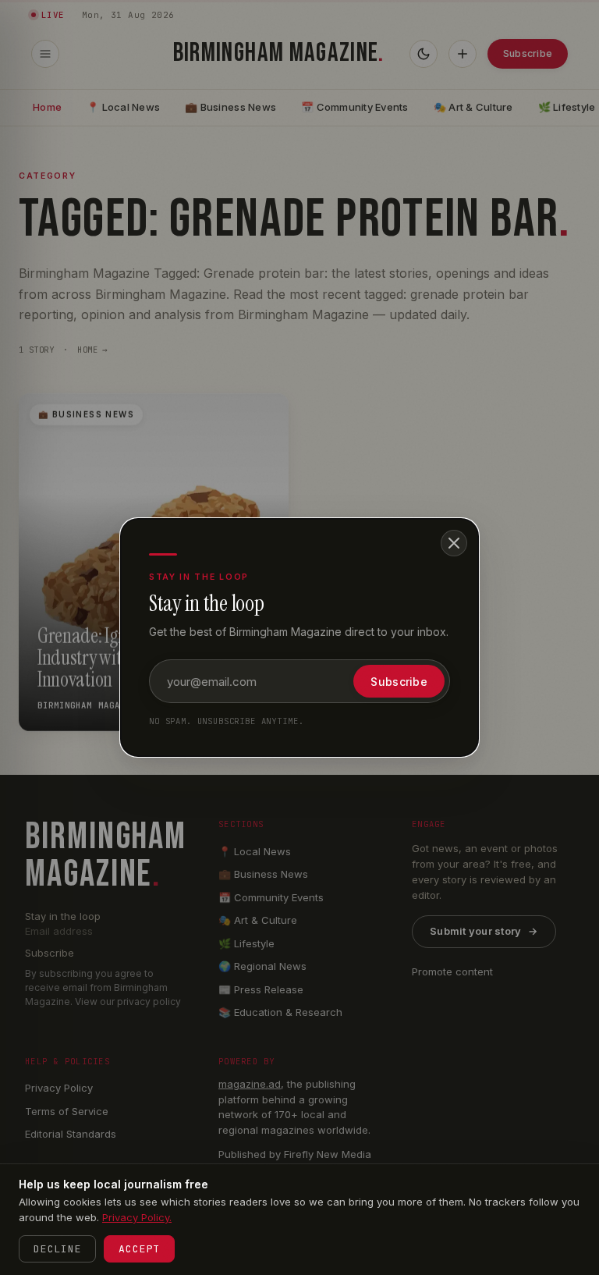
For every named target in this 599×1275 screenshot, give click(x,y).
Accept (139, 1248)
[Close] (454, 543)
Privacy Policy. (137, 1217)
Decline (57, 1248)
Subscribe (398, 681)
